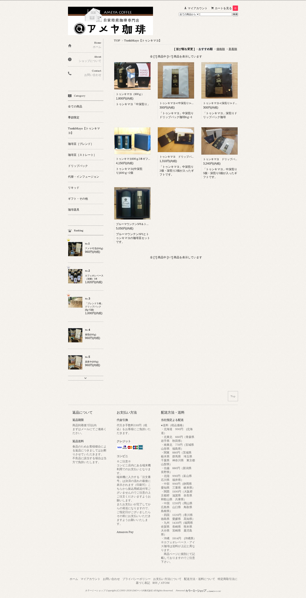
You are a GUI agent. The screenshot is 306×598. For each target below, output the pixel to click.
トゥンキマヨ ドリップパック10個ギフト (228, 159)
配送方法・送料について (199, 579)
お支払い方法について (167, 579)
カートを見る (225, 8)
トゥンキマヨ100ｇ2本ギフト (133, 158)
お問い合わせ (111, 579)
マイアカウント (198, 8)
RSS (154, 583)
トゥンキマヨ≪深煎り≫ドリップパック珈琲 (229, 103)
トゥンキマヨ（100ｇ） (130, 94)
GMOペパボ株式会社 (142, 590)
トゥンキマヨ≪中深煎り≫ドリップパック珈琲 (187, 103)
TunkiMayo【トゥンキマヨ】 (143, 40)
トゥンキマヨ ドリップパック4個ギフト (184, 156)
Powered (180, 590)
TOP (117, 40)
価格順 (220, 49)
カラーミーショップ (95, 590)
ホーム (74, 579)
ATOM (165, 583)
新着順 (233, 49)
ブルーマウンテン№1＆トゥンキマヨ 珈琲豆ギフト (147, 224)
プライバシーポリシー (136, 579)
